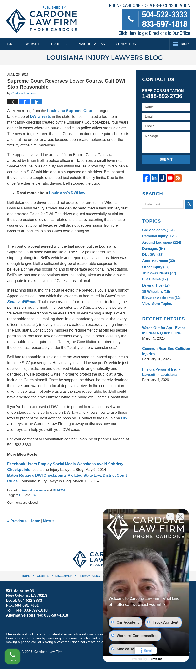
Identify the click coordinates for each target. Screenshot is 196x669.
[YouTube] (170, 177)
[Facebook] (146, 177)
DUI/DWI (59, 490)
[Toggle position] (170, 516)
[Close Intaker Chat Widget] (180, 516)
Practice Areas (91, 44)
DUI (21, 495)
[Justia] (162, 177)
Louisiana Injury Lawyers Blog (41, 19)
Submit (166, 159)
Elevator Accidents (161, 298)
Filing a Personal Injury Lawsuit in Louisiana (161, 371)
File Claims (155, 279)
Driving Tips (156, 285)
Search (189, 204)
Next (48, 521)
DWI (124, 418)
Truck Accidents (159, 273)
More (186, 44)
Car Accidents (158, 230)
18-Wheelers (156, 291)
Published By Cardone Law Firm (149, 21)
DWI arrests (40, 117)
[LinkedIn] (154, 177)
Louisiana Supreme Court (70, 111)
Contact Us (126, 44)
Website (33, 44)
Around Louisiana (34, 490)
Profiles (59, 44)
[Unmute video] (111, 516)
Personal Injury (159, 236)
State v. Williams (21, 302)
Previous (17, 521)
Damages (153, 248)
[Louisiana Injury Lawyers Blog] (98, 57)
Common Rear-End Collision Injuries (166, 351)
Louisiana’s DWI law (67, 193)
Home (10, 44)
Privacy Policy (89, 576)
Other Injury (155, 267)
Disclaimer (63, 576)
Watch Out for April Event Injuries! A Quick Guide (163, 330)
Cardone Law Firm (48, 651)
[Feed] (178, 177)
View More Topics (157, 304)
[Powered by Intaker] (155, 659)
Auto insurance (158, 261)
